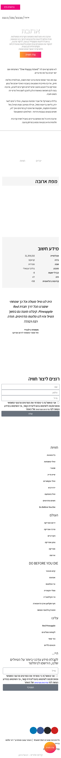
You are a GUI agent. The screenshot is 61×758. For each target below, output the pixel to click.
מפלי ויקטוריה (49, 590)
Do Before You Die (47, 507)
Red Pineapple (48, 625)
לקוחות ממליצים (48, 632)
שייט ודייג (51, 474)
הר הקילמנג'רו (49, 597)
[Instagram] (47, 730)
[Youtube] (54, 730)
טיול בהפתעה (50, 494)
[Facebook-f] (40, 730)
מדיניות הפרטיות (43, 409)
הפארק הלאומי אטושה (46, 610)
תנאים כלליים (49, 645)
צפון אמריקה (50, 542)
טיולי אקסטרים (49, 481)
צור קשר (51, 638)
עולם (12, 17)
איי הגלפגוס (50, 584)
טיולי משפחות (49, 461)
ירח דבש (51, 487)
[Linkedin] (33, 730)
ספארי (52, 468)
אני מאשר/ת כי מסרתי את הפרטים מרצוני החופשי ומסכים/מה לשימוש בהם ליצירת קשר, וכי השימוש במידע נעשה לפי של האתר (32, 406)
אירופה (52, 555)
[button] (4, 332)
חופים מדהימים (49, 500)
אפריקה (52, 548)
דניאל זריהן (23, 755)
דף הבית (5, 17)
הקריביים (19, 17)
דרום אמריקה (49, 522)
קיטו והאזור (50, 571)
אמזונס (52, 577)
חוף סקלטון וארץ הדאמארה (44, 603)
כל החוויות (51, 455)
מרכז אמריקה (49, 529)
